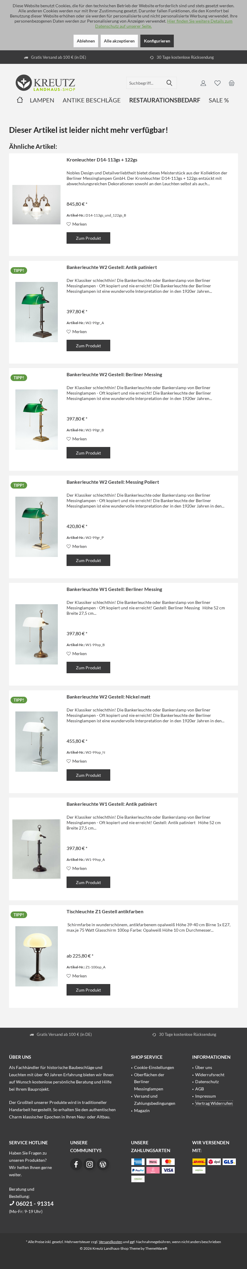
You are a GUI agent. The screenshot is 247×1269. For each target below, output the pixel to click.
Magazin (142, 1110)
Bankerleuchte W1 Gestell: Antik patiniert (112, 804)
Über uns (203, 1067)
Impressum (205, 1096)
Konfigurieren (157, 40)
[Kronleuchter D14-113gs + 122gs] (36, 205)
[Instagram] (89, 1164)
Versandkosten (110, 1241)
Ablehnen (86, 40)
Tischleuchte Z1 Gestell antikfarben (105, 911)
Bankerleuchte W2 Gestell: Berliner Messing (114, 374)
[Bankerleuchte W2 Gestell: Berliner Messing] (36, 419)
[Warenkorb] (231, 83)
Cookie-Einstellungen (154, 1067)
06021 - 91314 (34, 1203)
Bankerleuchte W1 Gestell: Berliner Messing (114, 589)
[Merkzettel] (217, 83)
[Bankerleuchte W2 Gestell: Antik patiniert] (36, 312)
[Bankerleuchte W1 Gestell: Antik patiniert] (36, 849)
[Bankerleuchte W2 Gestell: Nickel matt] (36, 742)
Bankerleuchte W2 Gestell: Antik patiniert (112, 267)
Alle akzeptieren (119, 40)
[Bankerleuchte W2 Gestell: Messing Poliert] (36, 527)
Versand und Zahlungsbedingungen (154, 1099)
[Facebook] (76, 1164)
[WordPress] (103, 1164)
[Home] (20, 100)
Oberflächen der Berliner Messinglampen (149, 1082)
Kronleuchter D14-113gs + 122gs (102, 159)
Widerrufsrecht (209, 1074)
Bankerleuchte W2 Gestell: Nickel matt (108, 696)
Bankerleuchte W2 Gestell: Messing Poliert (113, 482)
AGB (199, 1088)
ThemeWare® (156, 1248)
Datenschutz (207, 1081)
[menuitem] (231, 83)
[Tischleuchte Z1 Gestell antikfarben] (36, 956)
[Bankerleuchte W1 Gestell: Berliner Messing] (36, 634)
